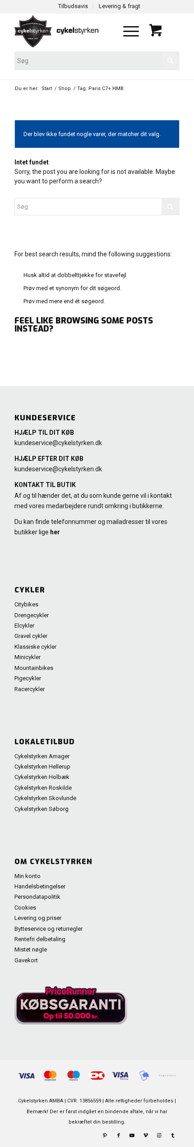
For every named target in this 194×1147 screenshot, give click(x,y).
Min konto (27, 876)
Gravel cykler (30, 636)
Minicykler (27, 657)
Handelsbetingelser (39, 886)
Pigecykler (27, 678)
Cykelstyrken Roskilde (43, 787)
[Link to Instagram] (159, 1135)
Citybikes (26, 604)
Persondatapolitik (37, 896)
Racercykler (29, 689)
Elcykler (24, 625)
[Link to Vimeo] (145, 1135)
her (55, 532)
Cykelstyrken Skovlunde (45, 798)
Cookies (25, 907)
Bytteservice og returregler (48, 928)
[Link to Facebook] (118, 1135)
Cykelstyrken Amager (41, 756)
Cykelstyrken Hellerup (42, 766)
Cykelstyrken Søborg (41, 809)
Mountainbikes (33, 668)
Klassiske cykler (35, 646)
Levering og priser (37, 918)
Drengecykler (31, 615)
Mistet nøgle (30, 949)
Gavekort (26, 960)
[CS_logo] (63, 31)
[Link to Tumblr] (173, 1135)
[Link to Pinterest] (105, 1135)
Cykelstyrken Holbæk (41, 777)
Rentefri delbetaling (39, 939)
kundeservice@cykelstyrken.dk (58, 442)
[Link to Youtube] (132, 1135)
